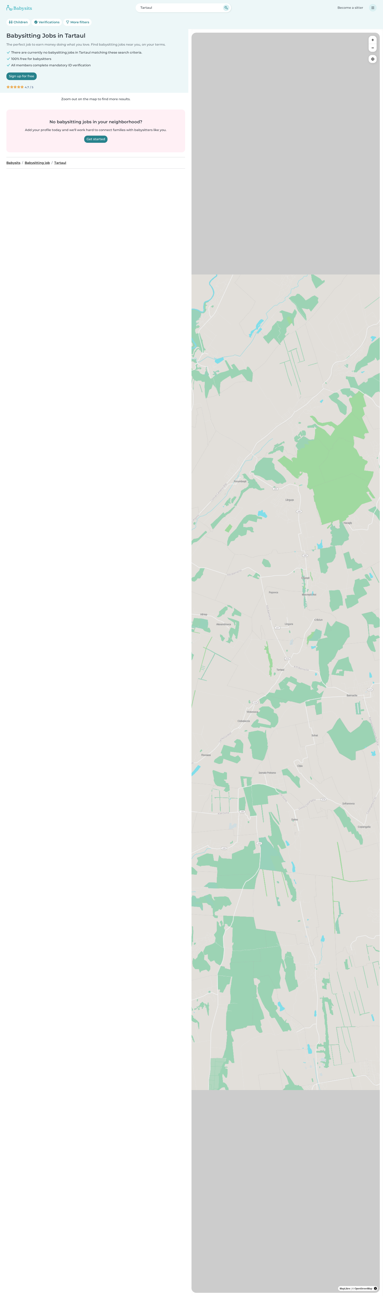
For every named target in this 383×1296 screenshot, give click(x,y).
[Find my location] (373, 59)
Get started (96, 139)
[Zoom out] (373, 48)
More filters (79, 22)
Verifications (48, 22)
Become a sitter (350, 8)
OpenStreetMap (363, 1288)
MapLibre (345, 1288)
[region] (286, 663)
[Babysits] (19, 7)
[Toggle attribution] (375, 1288)
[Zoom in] (373, 40)
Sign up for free (21, 76)
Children (20, 22)
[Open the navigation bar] (373, 8)
